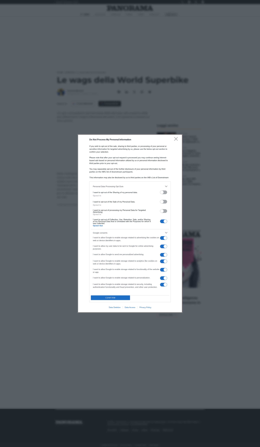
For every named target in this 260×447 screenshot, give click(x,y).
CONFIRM (110, 298)
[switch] (163, 192)
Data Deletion (115, 307)
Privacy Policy (145, 307)
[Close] (176, 139)
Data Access (130, 307)
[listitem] (130, 186)
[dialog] (130, 223)
